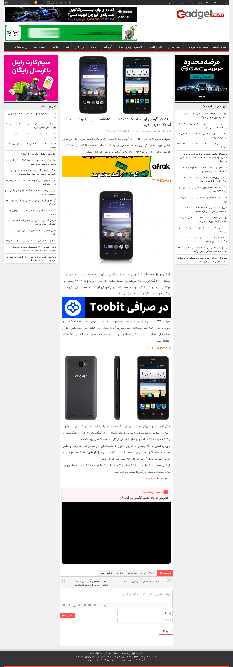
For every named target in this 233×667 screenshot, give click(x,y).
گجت (94, 47)
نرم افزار (80, 47)
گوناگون (107, 47)
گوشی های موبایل (198, 47)
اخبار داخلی (39, 47)
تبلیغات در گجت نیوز (192, 2)
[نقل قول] (94, 605)
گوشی (109, 573)
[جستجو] (6, 2)
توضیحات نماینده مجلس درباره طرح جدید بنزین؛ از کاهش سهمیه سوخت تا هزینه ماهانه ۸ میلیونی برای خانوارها (203, 157)
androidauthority (153, 479)
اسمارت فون (132, 573)
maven (151, 573)
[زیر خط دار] (74, 605)
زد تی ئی (120, 573)
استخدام (173, 2)
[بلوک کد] (99, 605)
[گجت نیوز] (200, 20)
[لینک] (105, 605)
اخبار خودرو (174, 47)
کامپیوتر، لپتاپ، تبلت (130, 47)
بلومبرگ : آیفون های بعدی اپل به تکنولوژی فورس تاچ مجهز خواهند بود (91, 582)
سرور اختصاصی (119, 660)
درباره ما (225, 2)
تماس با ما (211, 2)
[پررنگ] (64, 605)
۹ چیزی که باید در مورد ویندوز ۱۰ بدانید (141, 580)
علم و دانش (155, 47)
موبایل (101, 573)
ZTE (143, 573)
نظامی (55, 47)
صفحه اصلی (220, 47)
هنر (67, 47)
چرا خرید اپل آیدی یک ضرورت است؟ (38, 154)
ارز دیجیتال (21, 47)
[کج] (69, 605)
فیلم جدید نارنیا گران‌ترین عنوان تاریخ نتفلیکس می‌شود (31, 240)
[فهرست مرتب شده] (84, 605)
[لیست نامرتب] (89, 605)
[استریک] (79, 605)
